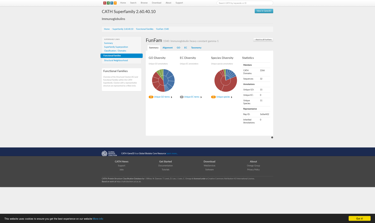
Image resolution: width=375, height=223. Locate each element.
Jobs (122, 170)
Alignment (168, 48)
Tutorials (165, 170)
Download (156, 3)
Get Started (165, 161)
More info (98, 218)
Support (179, 3)
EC (185, 48)
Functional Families (145, 29)
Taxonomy (196, 48)
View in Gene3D (264, 11)
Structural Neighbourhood (116, 61)
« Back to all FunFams (263, 39)
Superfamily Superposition (116, 47)
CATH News (121, 161)
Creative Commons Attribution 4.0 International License (231, 179)
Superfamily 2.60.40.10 (123, 29)
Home (123, 3)
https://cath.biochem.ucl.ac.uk (128, 182)
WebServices (209, 166)
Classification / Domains (115, 51)
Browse (144, 3)
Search (133, 3)
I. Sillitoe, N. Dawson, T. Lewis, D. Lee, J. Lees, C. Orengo (168, 179)
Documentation (165, 166)
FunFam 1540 (162, 29)
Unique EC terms (190, 97)
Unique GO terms (160, 97)
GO (178, 48)
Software (209, 170)
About (168, 3)
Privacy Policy (253, 170)
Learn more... (172, 154)
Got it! (359, 218)
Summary (108, 43)
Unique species (221, 97)
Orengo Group (253, 166)
